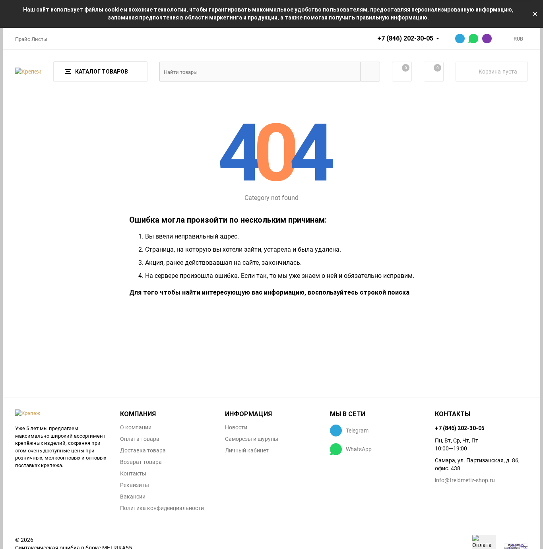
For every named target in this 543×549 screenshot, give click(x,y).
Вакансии (132, 496)
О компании (135, 427)
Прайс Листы (31, 39)
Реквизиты (134, 485)
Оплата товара (139, 439)
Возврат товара (141, 462)
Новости (236, 427)
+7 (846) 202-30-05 (405, 38)
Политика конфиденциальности (162, 508)
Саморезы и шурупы (251, 439)
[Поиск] (370, 71)
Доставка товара (143, 450)
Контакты (133, 473)
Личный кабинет (247, 450)
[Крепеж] (61, 413)
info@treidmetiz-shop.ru (465, 480)
